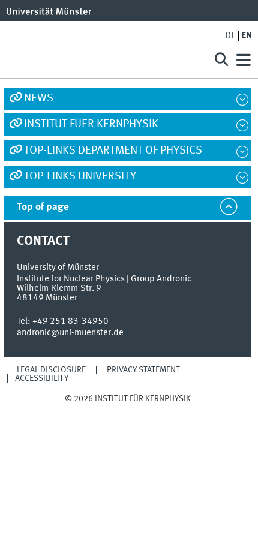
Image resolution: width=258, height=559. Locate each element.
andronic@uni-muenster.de (70, 333)
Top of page (43, 207)
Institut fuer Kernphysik (91, 124)
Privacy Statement (143, 370)
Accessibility (41, 378)
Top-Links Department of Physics (113, 150)
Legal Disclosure (51, 370)
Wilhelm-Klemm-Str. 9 (59, 288)
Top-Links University (80, 176)
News (38, 98)
